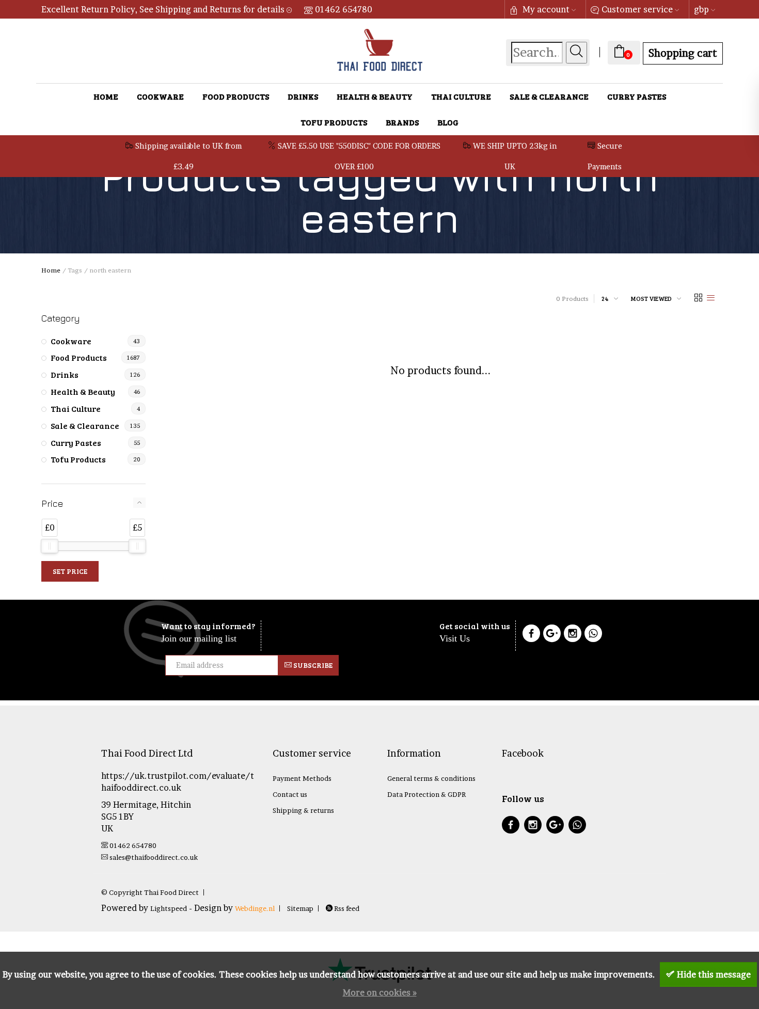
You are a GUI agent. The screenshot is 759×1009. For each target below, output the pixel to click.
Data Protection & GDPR (426, 794)
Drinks (303, 96)
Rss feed (346, 908)
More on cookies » (380, 992)
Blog (447, 122)
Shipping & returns (303, 810)
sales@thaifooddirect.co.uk (153, 857)
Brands (402, 122)
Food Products (235, 96)
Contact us (290, 794)
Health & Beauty (375, 96)
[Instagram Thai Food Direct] (572, 634)
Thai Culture (461, 96)
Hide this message (714, 974)
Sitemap (300, 908)
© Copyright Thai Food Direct (150, 892)
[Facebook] (531, 634)
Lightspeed (168, 908)
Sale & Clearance (549, 96)
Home (105, 96)
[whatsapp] (577, 826)
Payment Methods (302, 778)
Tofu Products (334, 122)
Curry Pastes (636, 96)
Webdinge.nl (255, 908)
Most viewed (651, 298)
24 (605, 298)
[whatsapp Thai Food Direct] (593, 634)
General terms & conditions (431, 778)
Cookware (160, 96)
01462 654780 (343, 9)
